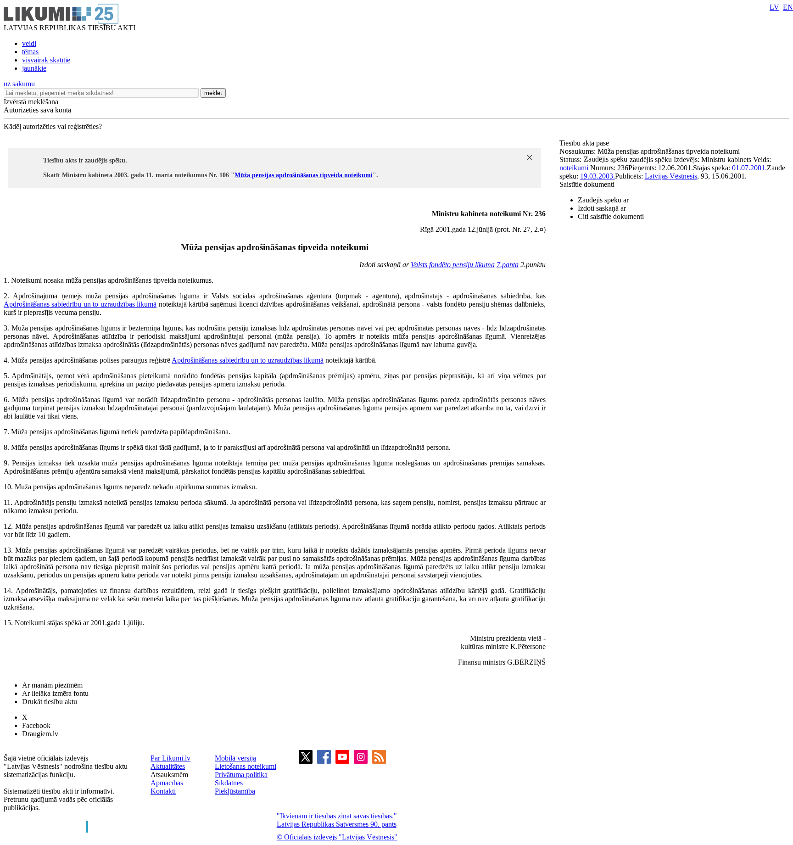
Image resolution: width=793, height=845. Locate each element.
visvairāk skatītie (46, 60)
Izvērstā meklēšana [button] (31, 102)
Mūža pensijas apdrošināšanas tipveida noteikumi (304, 175)
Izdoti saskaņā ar (602, 208)
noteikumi (573, 168)
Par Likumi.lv (170, 758)
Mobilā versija (235, 758)
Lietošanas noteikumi (245, 766)
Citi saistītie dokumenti (611, 216)
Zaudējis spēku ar (603, 200)
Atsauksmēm (169, 774)
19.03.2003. (597, 176)
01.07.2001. (749, 168)
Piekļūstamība (235, 791)
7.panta (508, 265)
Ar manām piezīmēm (52, 685)
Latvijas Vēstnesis (671, 176)
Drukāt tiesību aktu (49, 701)
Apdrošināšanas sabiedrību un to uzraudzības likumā (80, 304)
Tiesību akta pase (585, 143)
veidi (29, 43)
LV (774, 7)
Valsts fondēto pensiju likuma (453, 265)
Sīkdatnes (229, 783)
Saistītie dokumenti (586, 184)
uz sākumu (19, 84)
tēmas (30, 52)
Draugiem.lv (40, 734)
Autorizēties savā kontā (37, 110)
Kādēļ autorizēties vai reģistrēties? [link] (53, 126)
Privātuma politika (241, 774)
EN (788, 7)
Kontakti (163, 791)
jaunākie (34, 68)
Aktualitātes (168, 766)
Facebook (36, 725)
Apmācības (167, 783)
